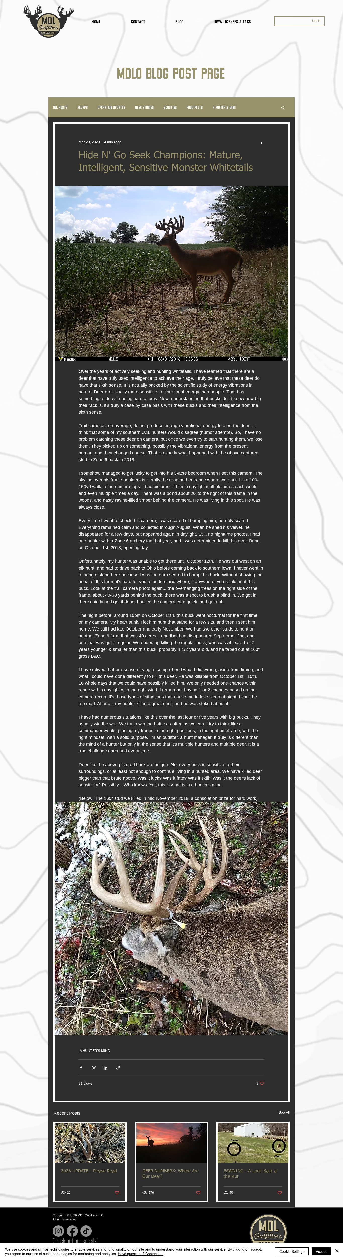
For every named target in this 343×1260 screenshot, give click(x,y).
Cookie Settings (291, 1251)
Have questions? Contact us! (140, 1253)
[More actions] (261, 142)
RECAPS (83, 107)
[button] (283, 107)
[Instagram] (58, 1231)
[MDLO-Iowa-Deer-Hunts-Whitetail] (90, 1143)
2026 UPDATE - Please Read (89, 1171)
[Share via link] (118, 1067)
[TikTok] (86, 1231)
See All (284, 1112)
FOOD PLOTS (195, 107)
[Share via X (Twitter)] (93, 1067)
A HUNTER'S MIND (224, 107)
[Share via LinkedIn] (105, 1067)
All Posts (60, 107)
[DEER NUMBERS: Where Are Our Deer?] (171, 1143)
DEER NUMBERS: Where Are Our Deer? (170, 1174)
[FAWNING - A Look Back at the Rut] (253, 1143)
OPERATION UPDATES (111, 107)
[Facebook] (72, 1231)
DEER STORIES (144, 107)
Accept (321, 1251)
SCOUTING (170, 107)
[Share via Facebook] (81, 1067)
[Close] (337, 1251)
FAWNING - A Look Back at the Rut (251, 1174)
